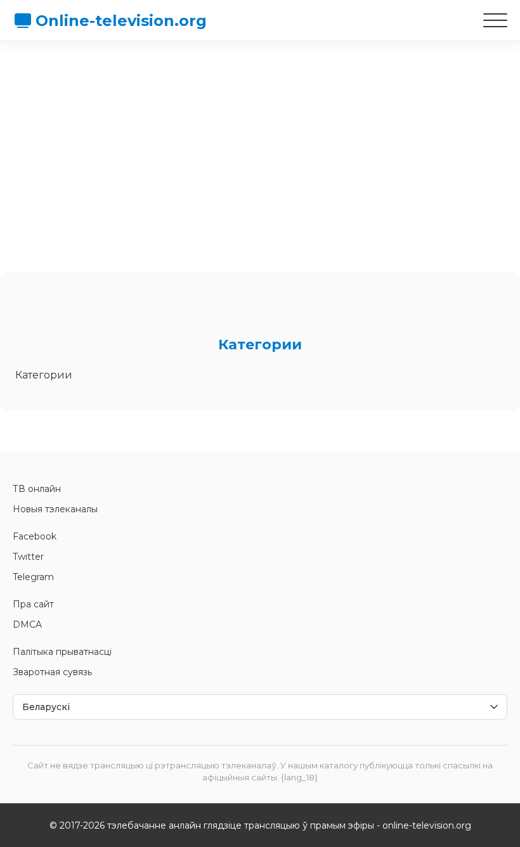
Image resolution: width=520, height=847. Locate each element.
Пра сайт (33, 604)
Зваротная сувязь (52, 672)
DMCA (27, 624)
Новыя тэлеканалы (55, 509)
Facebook (34, 536)
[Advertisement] (260, 149)
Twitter (28, 556)
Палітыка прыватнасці (62, 651)
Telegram (33, 577)
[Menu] (495, 20)
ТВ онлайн (37, 489)
